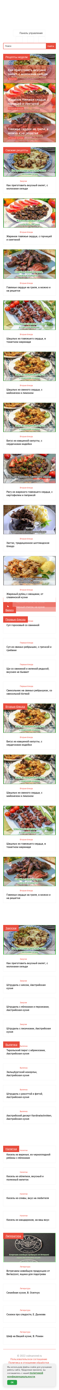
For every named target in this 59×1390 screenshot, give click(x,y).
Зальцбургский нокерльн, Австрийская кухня (21, 1073)
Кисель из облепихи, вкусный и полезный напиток (25, 1178)
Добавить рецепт (30, 39)
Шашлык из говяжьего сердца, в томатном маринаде (26, 340)
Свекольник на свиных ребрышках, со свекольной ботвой (29, 692)
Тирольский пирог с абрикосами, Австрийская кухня (25, 1052)
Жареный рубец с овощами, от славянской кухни (24, 595)
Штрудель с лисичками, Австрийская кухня (28, 1030)
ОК (12, 1382)
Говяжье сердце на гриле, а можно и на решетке (28, 289)
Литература (13, 1236)
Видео (10, 610)
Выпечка (11, 1044)
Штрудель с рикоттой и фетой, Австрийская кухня (24, 1095)
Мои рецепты (42, 39)
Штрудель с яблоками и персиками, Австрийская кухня (27, 1008)
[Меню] (19, 39)
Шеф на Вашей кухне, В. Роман (24, 1336)
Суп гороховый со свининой (22, 625)
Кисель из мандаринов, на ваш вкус (27, 1220)
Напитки (11, 1149)
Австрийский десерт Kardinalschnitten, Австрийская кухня (29, 1117)
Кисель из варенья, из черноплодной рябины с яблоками (28, 1156)
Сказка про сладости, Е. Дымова (25, 1314)
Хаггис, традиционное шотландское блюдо (27, 544)
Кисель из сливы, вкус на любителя (27, 1198)
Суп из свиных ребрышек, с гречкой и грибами (28, 648)
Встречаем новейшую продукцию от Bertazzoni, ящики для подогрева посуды (28, 1272)
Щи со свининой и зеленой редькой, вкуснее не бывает (27, 670)
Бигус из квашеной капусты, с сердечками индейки (24, 442)
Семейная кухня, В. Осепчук (23, 1292)
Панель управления (31, 33)
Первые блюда (15, 619)
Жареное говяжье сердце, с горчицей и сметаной (29, 238)
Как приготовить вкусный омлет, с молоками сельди (27, 187)
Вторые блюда (26, 232)
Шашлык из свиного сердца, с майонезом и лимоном (24, 391)
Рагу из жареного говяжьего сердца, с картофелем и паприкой (29, 493)
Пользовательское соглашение (28, 1359)
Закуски (23, 181)
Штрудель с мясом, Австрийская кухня (26, 986)
